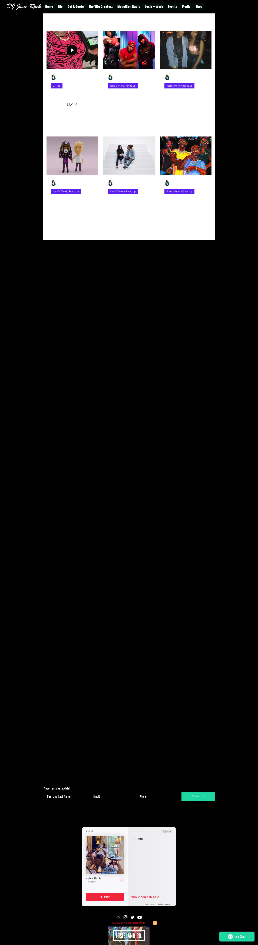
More (182, 20)
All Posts (52, 20)
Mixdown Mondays (121, 20)
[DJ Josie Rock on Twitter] (132, 917)
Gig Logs (99, 20)
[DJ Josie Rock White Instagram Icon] (125, 917)
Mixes (67, 20)
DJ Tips (143, 20)
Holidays (82, 20)
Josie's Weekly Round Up (122, 85)
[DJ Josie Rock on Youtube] (139, 917)
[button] (154, 6)
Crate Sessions (163, 20)
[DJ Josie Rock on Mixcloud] (118, 917)
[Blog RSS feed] (155, 923)
